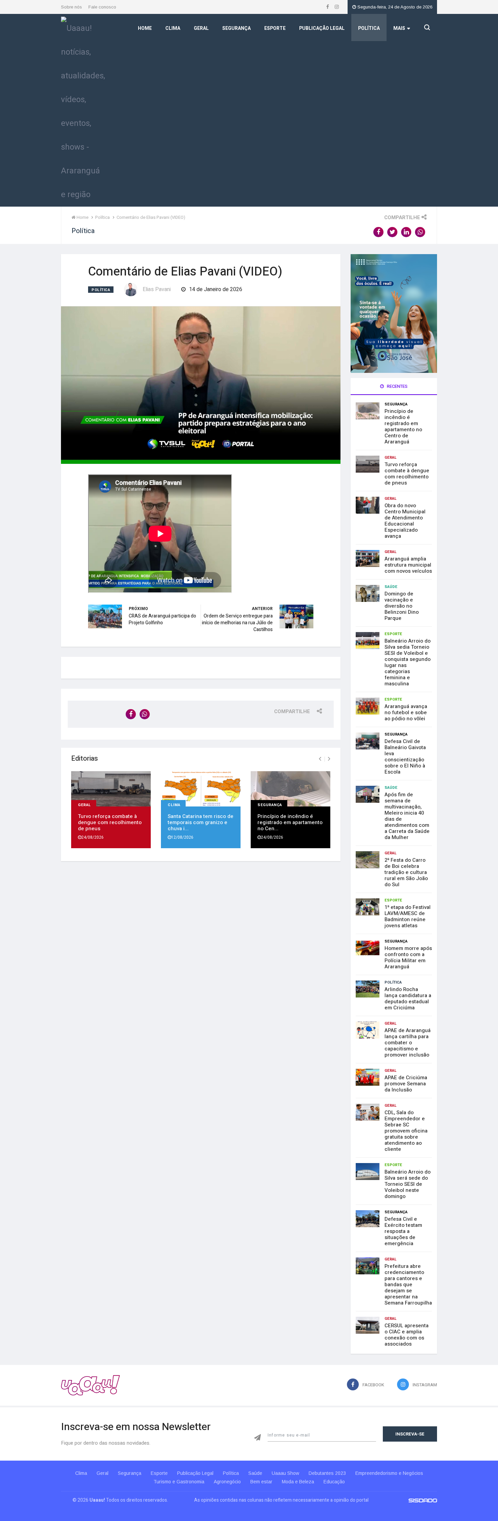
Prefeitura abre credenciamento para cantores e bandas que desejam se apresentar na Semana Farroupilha (408, 1284)
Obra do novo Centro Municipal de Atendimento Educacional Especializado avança (405, 521)
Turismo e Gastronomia (178, 1481)
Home (145, 28)
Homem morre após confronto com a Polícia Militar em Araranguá (408, 957)
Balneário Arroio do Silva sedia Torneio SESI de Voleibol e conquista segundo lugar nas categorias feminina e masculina (408, 662)
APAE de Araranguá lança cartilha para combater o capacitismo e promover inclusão (408, 1043)
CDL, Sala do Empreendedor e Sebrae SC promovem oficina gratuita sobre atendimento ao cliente (406, 1131)
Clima (172, 28)
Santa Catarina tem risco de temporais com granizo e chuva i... (200, 822)
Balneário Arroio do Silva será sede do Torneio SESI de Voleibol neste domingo (408, 1184)
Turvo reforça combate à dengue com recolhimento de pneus (110, 822)
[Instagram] (336, 7)
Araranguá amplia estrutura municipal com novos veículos (408, 565)
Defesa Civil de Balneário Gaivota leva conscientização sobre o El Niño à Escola (405, 757)
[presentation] (320, 759)
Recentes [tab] (397, 386)
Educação (334, 1481)
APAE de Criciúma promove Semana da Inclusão (406, 1084)
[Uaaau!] (90, 1385)
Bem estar (261, 1481)
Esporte (275, 28)
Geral (201, 28)
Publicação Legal (322, 28)
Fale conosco (102, 6)
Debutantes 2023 (327, 1473)
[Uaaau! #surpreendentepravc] (83, 110)
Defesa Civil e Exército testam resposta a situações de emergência (403, 1231)
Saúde (391, 587)
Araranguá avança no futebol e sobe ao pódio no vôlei (406, 712)
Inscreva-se (409, 1434)
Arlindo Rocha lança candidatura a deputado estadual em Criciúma (408, 998)
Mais (399, 28)
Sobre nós (71, 6)
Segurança (236, 28)
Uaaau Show (285, 1473)
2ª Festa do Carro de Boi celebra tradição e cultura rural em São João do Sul (406, 872)
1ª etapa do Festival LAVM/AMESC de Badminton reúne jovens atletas (408, 916)
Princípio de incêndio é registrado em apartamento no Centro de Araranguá (403, 426)
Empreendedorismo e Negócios (389, 1473)
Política (369, 28)
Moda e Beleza (298, 1481)
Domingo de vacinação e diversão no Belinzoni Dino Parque (402, 606)
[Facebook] (328, 7)
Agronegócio (227, 1481)
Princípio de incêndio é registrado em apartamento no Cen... (290, 822)
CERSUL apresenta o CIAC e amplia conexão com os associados (407, 1335)
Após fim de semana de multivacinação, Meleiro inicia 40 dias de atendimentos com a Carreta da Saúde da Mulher (407, 816)
